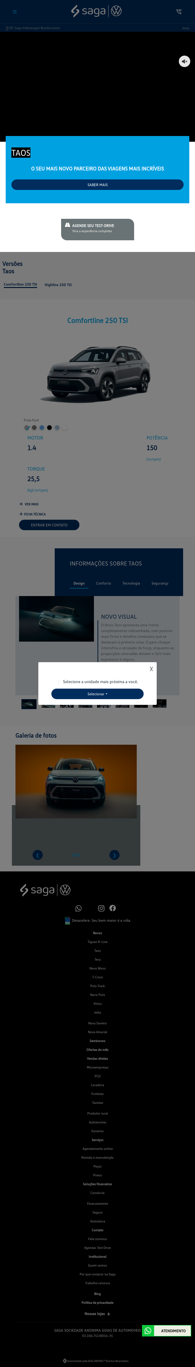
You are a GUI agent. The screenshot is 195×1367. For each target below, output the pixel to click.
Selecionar (96, 693)
